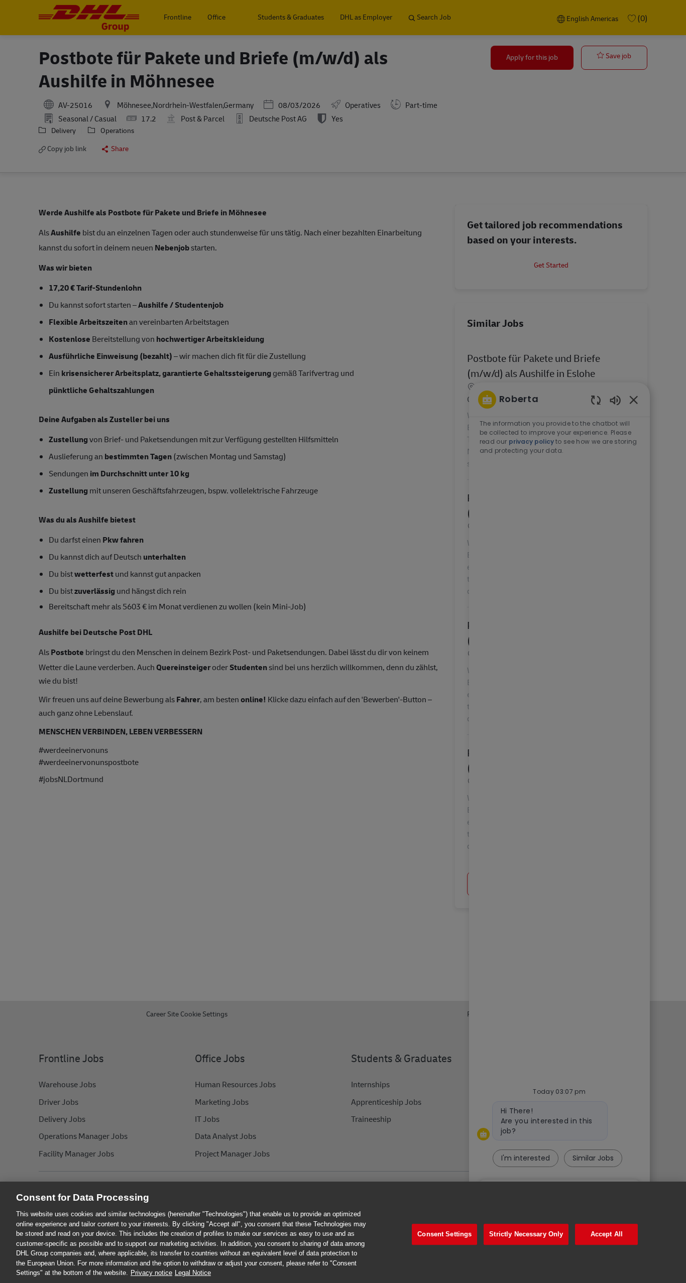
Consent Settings (444, 1234)
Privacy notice (151, 1272)
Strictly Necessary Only (526, 1234)
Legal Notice (193, 1272)
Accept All (607, 1234)
